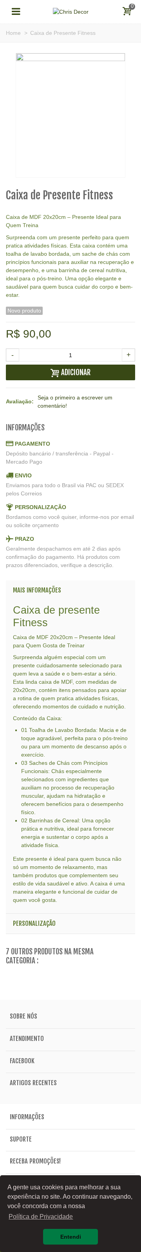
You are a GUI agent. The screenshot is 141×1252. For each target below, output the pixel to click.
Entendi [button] (70, 1237)
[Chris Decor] (71, 11)
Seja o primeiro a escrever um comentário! (75, 401)
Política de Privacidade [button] (41, 1216)
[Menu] (15, 12)
